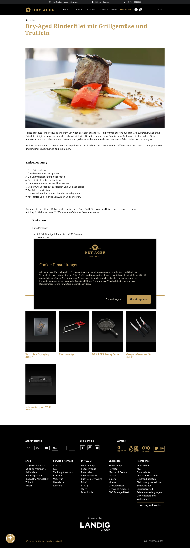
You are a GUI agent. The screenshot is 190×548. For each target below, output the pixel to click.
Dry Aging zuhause (119, 488)
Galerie (112, 478)
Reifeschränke (88, 468)
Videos (112, 482)
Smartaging (78, 9)
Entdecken (126, 9)
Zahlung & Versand (63, 472)
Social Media (87, 440)
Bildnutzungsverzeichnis (149, 482)
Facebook (136, 10)
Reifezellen (31, 472)
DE (147, 541)
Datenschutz (143, 472)
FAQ (55, 468)
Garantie (57, 475)
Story (114, 9)
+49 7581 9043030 (133, 2)
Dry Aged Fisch (116, 485)
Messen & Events (118, 472)
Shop (65, 9)
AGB (139, 468)
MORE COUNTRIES (157, 541)
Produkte (92, 9)
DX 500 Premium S (35, 465)
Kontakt (57, 465)
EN (144, 541)
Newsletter (59, 482)
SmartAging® (88, 465)
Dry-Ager (73, 132)
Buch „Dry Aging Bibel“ (37, 478)
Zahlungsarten (33, 440)
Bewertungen (116, 465)
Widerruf (58, 478)
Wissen (112, 475)
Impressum (143, 465)
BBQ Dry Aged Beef (119, 492)
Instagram (141, 10)
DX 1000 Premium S (35, 468)
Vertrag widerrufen (150, 505)
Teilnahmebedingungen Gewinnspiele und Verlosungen (149, 496)
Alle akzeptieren (138, 299)
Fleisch (29, 485)
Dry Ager (41, 10)
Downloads (87, 492)
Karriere (57, 485)
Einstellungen (113, 299)
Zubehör (29, 482)
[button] (10, 538)
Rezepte (113, 468)
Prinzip (104, 9)
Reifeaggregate (33, 475)
